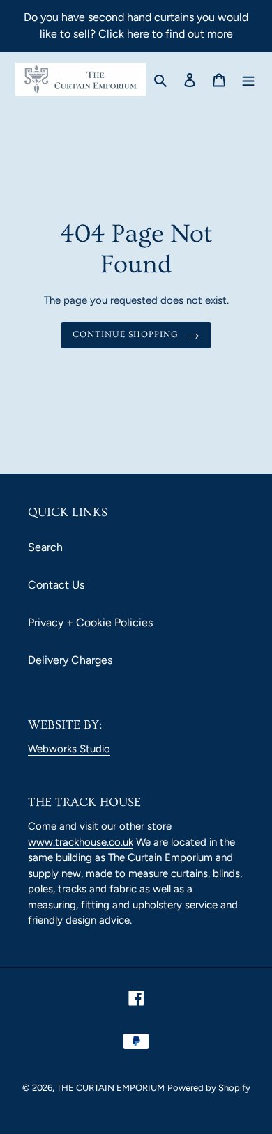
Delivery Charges (70, 660)
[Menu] (248, 79)
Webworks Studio (69, 749)
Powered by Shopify (208, 1087)
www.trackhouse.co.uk (80, 842)
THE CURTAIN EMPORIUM (110, 1087)
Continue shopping (126, 334)
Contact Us (56, 584)
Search (45, 547)
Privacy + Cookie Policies (90, 622)
